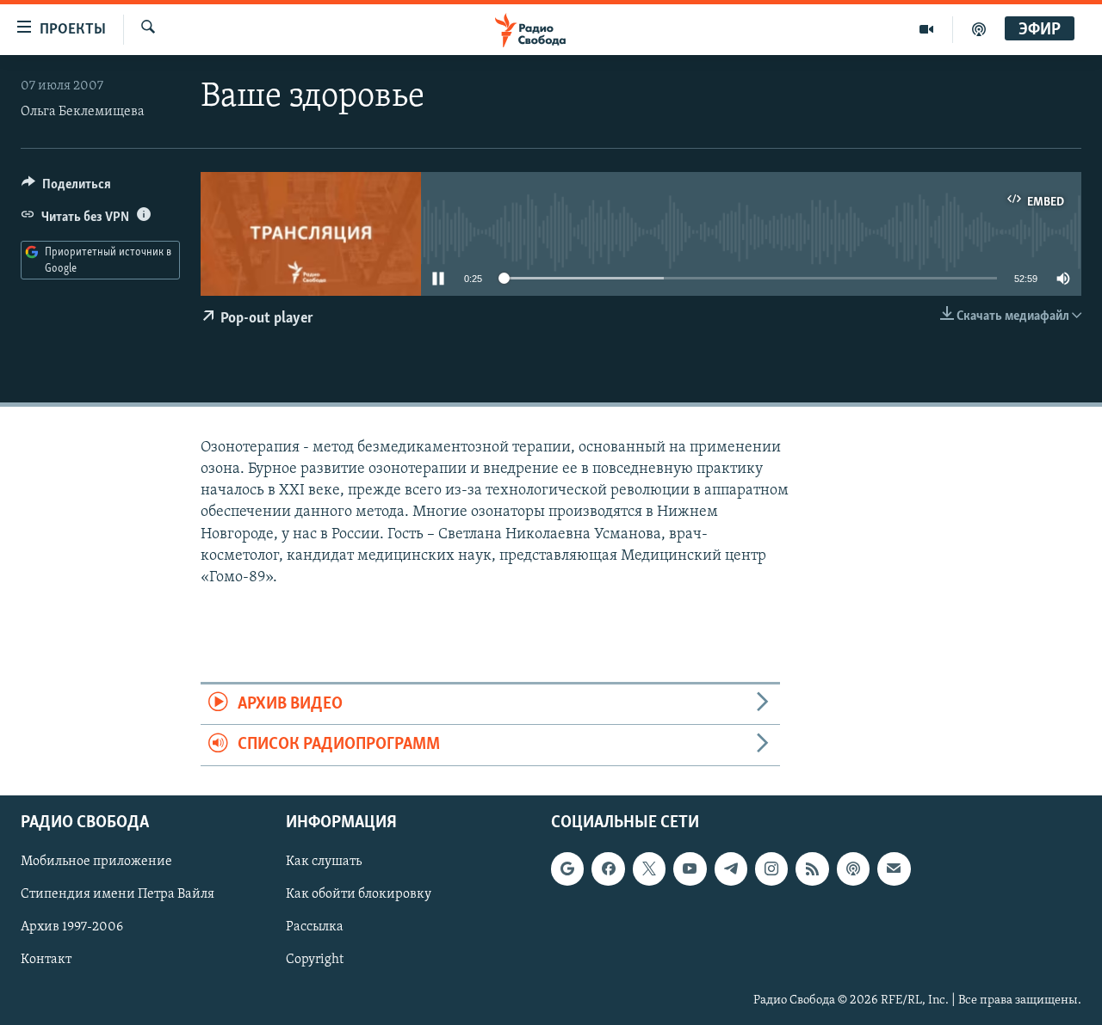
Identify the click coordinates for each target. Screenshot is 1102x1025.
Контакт (46, 960)
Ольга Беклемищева (83, 112)
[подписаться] (893, 868)
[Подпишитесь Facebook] (607, 868)
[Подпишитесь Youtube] (689, 868)
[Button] (66, 188)
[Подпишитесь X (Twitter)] (649, 868)
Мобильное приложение (96, 861)
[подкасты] (979, 29)
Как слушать (324, 861)
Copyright (315, 960)
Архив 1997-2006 (72, 927)
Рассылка (315, 927)
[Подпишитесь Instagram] (771, 868)
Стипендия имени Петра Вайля (117, 894)
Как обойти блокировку (358, 894)
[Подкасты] (853, 868)
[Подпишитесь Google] (567, 868)
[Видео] (927, 29)
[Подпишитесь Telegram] (731, 868)
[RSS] (812, 868)
